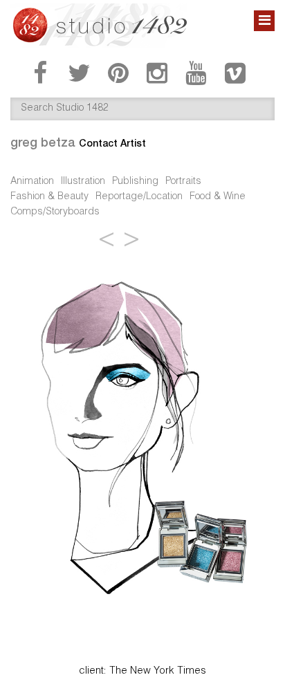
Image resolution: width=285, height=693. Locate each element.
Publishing (135, 182)
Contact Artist (112, 143)
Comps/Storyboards (55, 212)
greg (42, 142)
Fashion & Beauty (49, 197)
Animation (32, 182)
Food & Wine (218, 197)
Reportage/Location (139, 197)
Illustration (83, 182)
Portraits (183, 182)
